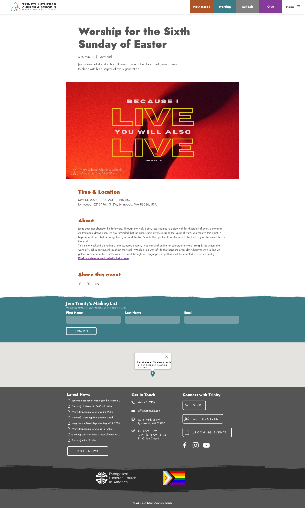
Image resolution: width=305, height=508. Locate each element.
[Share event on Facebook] (80, 284)
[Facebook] (185, 445)
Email (188, 312)
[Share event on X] (88, 284)
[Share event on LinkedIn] (97, 284)
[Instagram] (196, 445)
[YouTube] (206, 445)
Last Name (133, 312)
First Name (74, 312)
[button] (201, 6)
